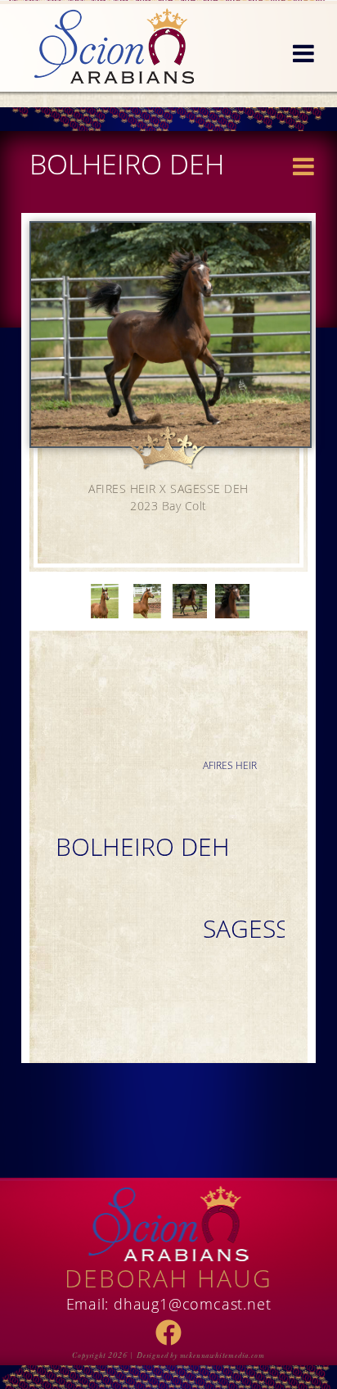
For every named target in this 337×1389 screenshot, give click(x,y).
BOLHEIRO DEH (143, 846)
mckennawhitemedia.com (222, 1355)
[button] (303, 54)
